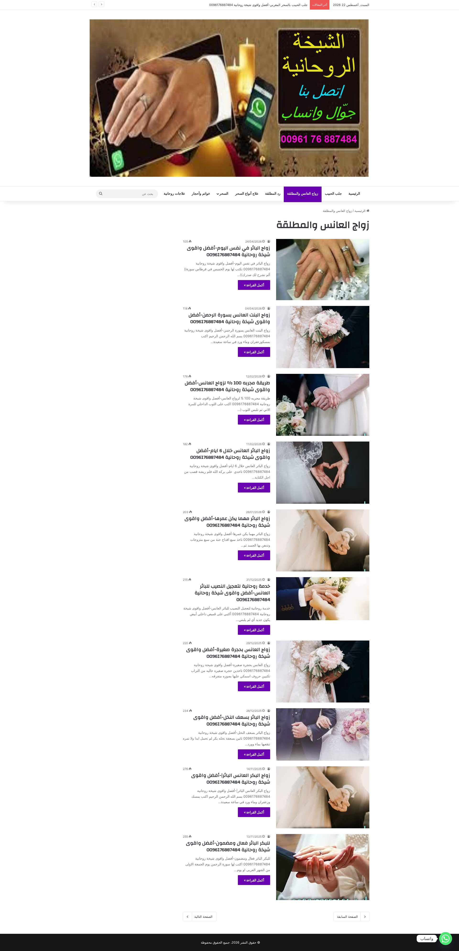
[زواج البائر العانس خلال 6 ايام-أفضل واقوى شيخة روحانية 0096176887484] (322, 473)
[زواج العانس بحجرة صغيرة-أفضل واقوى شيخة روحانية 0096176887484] (322, 672)
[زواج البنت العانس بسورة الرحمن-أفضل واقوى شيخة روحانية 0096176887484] (322, 337)
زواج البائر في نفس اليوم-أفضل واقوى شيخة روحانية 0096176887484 (228, 251)
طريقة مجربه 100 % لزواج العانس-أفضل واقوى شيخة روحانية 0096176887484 (227, 386)
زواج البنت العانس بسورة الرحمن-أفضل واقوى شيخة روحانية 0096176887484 (229, 318)
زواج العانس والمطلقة (302, 193)
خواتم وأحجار (201, 193)
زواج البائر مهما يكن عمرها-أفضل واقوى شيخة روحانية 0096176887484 (227, 522)
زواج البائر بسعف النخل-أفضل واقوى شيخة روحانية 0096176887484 (231, 720)
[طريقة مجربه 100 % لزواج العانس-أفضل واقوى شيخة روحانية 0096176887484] (322, 405)
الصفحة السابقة (347, 916)
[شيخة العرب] (229, 98)
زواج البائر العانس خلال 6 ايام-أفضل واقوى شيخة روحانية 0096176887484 (230, 454)
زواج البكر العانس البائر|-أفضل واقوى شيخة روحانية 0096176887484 (230, 778)
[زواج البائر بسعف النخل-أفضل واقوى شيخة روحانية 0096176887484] (322, 734)
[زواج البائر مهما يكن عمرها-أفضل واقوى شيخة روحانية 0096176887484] (322, 540)
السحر (223, 193)
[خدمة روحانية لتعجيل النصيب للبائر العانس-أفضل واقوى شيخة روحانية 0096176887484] (322, 598)
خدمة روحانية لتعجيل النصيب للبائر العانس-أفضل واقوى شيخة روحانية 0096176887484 (232, 593)
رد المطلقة (272, 193)
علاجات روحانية (174, 193)
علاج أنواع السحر (246, 193)
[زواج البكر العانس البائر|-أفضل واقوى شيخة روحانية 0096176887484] (322, 797)
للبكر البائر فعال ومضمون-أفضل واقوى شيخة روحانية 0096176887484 (228, 846)
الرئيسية (354, 193)
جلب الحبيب (333, 193)
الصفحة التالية (203, 916)
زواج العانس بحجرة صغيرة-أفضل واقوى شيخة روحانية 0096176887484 (228, 653)
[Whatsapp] (445, 938)
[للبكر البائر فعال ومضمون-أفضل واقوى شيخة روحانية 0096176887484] (322, 867)
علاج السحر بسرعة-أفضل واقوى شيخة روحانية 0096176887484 (264, 5)
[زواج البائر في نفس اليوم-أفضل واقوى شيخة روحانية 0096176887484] (322, 269)
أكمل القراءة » (254, 285)
